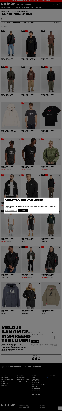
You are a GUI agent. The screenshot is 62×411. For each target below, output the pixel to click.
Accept (23, 211)
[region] (31, 205)
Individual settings (11, 211)
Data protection (8, 207)
